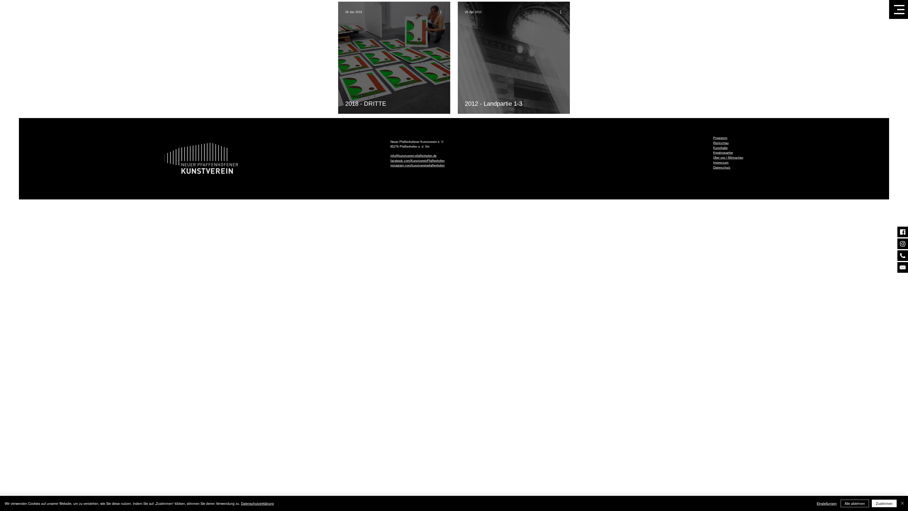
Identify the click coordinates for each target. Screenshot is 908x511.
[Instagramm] (902, 243)
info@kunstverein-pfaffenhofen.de (413, 156)
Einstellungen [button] (827, 503)
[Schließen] (902, 503)
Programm (720, 138)
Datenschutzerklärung (257, 503)
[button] (899, 9)
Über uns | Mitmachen (728, 157)
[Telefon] (902, 255)
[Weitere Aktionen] (442, 12)
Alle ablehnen (855, 503)
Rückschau (721, 143)
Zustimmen (884, 503)
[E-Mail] (902, 267)
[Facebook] (902, 232)
